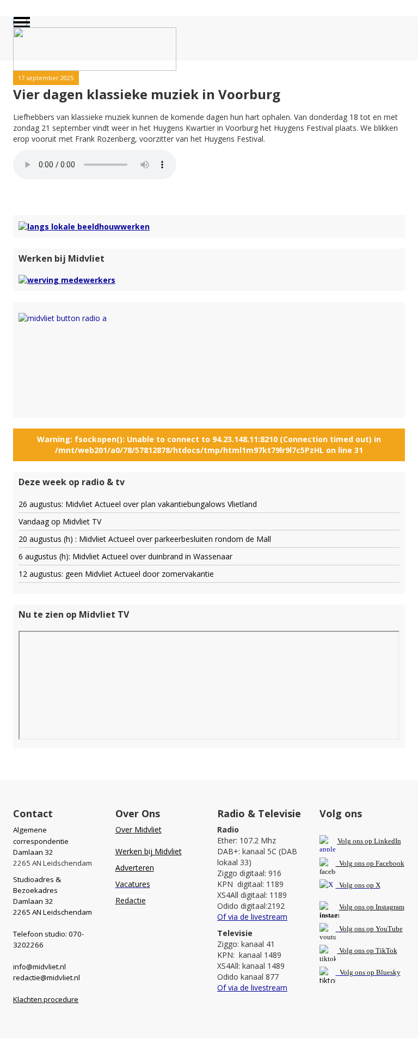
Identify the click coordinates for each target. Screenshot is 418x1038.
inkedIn (369, 841)
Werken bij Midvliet (148, 851)
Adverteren (134, 867)
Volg (346, 929)
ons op (364, 929)
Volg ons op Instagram (371, 907)
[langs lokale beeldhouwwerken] (84, 225)
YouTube (389, 929)
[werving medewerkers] (67, 279)
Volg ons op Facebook (370, 863)
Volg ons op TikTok (367, 950)
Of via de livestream (252, 917)
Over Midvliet (138, 829)
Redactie (130, 900)
